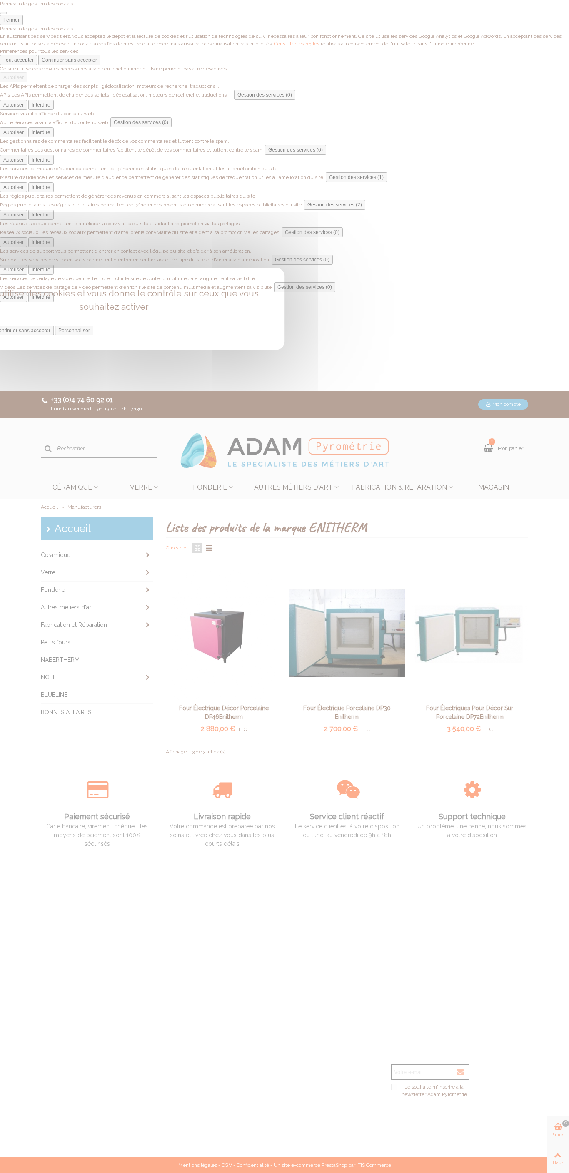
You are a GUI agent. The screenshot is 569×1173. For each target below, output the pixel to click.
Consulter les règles (296, 44)
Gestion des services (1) (356, 177)
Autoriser (13, 77)
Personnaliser (74, 330)
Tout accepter (18, 60)
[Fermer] (3, 13)
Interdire (41, 105)
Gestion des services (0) (264, 95)
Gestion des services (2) (334, 205)
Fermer (11, 20)
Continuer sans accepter (69, 60)
